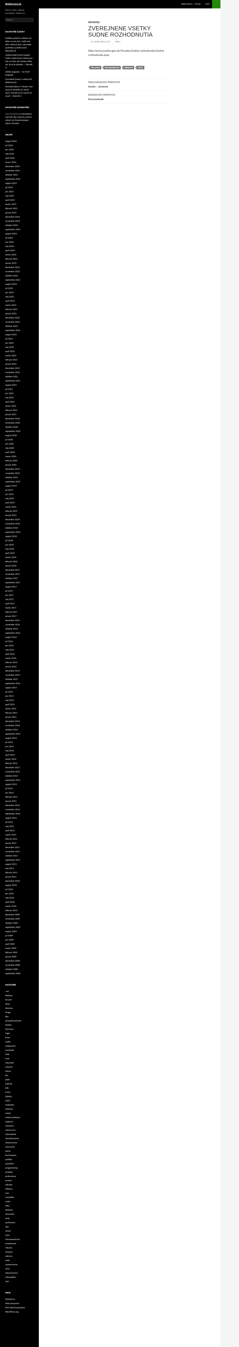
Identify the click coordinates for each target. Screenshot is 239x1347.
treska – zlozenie (104, 84)
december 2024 (12, 217)
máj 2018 (9, 549)
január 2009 (10, 957)
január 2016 (10, 667)
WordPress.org (12, 1312)
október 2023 (11, 276)
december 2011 (12, 847)
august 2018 (11, 536)
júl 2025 (9, 187)
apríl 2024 (10, 250)
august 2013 (11, 784)
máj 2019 (9, 498)
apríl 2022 (10, 351)
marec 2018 (10, 557)
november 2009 (12, 919)
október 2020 (11, 427)
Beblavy (9, 995)
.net (7, 991)
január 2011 (10, 877)
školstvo (9, 1210)
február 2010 (11, 910)
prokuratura (10, 1176)
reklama (8, 1189)
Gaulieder (9, 1050)
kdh (7, 1088)
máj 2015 (9, 700)
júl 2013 (9, 788)
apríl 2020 (10, 452)
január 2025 (10, 213)
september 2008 (12, 973)
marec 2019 (10, 507)
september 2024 (12, 229)
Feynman (9, 1029)
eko (7, 1016)
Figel (7, 1033)
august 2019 (11, 486)
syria (7, 1235)
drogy (7, 1012)
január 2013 (10, 801)
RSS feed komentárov (15, 1308)
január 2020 (10, 465)
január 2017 (10, 616)
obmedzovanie (12, 1138)
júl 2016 (9, 641)
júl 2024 (9, 238)
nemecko (9, 1126)
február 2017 (11, 612)
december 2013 (12, 767)
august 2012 (11, 818)
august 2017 (11, 587)
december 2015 (12, 671)
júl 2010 (9, 889)
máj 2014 (9, 751)
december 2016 (12, 620)
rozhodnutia (112, 68)
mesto (8, 1113)
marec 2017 (10, 608)
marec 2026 (10, 162)
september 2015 (12, 683)
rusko (7, 1201)
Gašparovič (10, 1046)
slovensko (9, 1214)
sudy (140, 68)
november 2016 (12, 624)
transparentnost (12, 1239)
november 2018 (12, 524)
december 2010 (12, 881)
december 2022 (12, 318)
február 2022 (11, 360)
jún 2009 (9, 940)
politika (8, 1159)
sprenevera (10, 1222)
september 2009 (12, 927)
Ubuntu (8, 1248)
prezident (9, 1164)
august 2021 (11, 385)
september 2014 (12, 734)
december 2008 (12, 961)
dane (7, 1004)
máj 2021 (9, 398)
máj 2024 (9, 246)
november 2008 (12, 965)
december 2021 (12, 368)
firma (7, 1037)
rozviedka (9, 1197)
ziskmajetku (10, 1277)
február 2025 (11, 208)
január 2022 (10, 364)
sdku (7, 1206)
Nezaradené (10, 1134)
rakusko (8, 1185)
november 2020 (12, 423)
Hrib (7, 1054)
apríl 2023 (10, 301)
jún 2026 (9, 150)
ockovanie (10, 1147)
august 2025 (11, 183)
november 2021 (12, 372)
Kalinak (8, 1084)
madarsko (9, 1105)
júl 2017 (9, 591)
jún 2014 (9, 746)
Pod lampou (10, 1155)
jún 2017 (9, 595)
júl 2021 (9, 389)
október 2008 (11, 969)
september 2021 (12, 381)
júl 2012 (9, 822)
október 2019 (11, 477)
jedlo (7, 1080)
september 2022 (12, 330)
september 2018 (12, 532)
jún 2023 (9, 292)
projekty (9, 1172)
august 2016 (11, 637)
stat (7, 1227)
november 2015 (12, 675)
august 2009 (11, 931)
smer (7, 1218)
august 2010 (11, 885)
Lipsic (7, 1101)
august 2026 (11, 141)
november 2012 (12, 809)
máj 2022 (9, 347)
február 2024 (11, 259)
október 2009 (11, 923)
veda (7, 1260)
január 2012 (10, 843)
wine (7, 1269)
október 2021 (11, 376)
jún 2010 (9, 894)
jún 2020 (9, 444)
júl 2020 (9, 440)
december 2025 (12, 166)
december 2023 (12, 267)
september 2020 (12, 431)
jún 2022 (9, 343)
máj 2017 (9, 599)
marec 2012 (10, 835)
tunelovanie (10, 1243)
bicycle (8, 1000)
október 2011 (11, 856)
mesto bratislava (12, 1117)
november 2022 (12, 322)
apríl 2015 (10, 704)
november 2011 (12, 851)
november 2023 (12, 271)
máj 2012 (9, 826)
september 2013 (12, 780)
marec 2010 (10, 906)
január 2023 (10, 313)
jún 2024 (9, 242)
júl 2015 (9, 692)
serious (128, 68)
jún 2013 (9, 793)
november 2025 (12, 171)
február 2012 (11, 839)
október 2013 (11, 776)
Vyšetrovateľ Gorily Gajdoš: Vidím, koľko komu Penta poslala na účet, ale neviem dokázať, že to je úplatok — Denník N (19, 61)
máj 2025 (9, 196)
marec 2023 (10, 305)
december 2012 (12, 805)
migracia (9, 1122)
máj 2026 (9, 154)
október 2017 (11, 578)
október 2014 (11, 730)
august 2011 (11, 864)
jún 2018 (9, 545)
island (8, 1071)
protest (8, 1180)
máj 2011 (9, 868)
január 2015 (10, 717)
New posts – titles (191, 4)
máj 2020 (9, 448)
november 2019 (12, 473)
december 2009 (12, 915)
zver (7, 1281)
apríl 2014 (10, 755)
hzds (7, 1058)
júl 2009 (9, 936)
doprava (9, 1008)
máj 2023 (9, 297)
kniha (7, 1092)
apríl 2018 (10, 553)
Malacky (9, 1109)
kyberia (8, 1096)
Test (207, 4)
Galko (8, 1042)
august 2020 (11, 435)
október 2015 (11, 679)
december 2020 (12, 419)
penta (7, 1151)
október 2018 (11, 528)
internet (8, 1067)
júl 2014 (9, 742)
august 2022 (11, 334)
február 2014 (11, 763)
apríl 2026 (10, 158)
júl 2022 (9, 339)
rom (7, 1193)
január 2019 (10, 515)
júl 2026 (9, 145)
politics (95, 68)
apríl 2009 (10, 944)
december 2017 (12, 570)
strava (8, 1231)
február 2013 (11, 797)
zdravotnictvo (11, 1273)
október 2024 (11, 225)
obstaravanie (11, 1143)
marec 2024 (10, 255)
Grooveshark (101, 97)
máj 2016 (9, 650)
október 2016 (11, 629)
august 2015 (11, 688)
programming (11, 1168)
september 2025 (12, 179)
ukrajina (9, 1252)
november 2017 (12, 574)
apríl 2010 (10, 902)
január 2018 (10, 566)
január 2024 (10, 263)
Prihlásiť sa (10, 1299)
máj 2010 (9, 898)
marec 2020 (10, 456)
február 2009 (11, 952)
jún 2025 (9, 192)
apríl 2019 (10, 503)
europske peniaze (13, 1021)
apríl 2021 (10, 402)
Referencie (13, 4)
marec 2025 (10, 204)
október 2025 (11, 175)
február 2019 (11, 511)
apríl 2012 (10, 830)
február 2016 (11, 662)
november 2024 (12, 221)
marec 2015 (10, 709)
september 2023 (12, 280)
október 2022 (11, 326)
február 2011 (11, 872)
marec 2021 (10, 406)
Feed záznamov (12, 1303)
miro (117, 42)
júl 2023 (9, 288)
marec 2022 (10, 355)
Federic (8, 1025)
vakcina (8, 1256)
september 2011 (12, 860)
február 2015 (11, 713)
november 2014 (12, 725)
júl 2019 (9, 490)
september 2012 (12, 814)
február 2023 (11, 309)
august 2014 (11, 738)
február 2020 (11, 461)
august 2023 (11, 284)
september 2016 (12, 633)
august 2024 (11, 234)
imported (94, 22)
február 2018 (11, 561)
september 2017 (12, 582)
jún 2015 (9, 696)
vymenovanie (11, 1264)
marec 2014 (10, 759)
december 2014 (12, 721)
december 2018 (12, 519)
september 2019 (12, 482)
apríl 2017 (10, 603)
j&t (6, 1075)
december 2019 (12, 469)
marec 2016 (10, 658)
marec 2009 (10, 948)
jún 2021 (9, 393)
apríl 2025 (10, 200)
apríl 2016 (10, 654)
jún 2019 (9, 494)
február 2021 (11, 410)
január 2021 (10, 414)
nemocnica (10, 1130)
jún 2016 (9, 646)
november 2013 (12, 772)
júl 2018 (9, 540)
